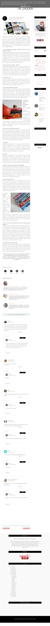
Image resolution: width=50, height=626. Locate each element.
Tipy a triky (42, 68)
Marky (9, 390)
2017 (13, 574)
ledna (13, 590)
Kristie (9, 320)
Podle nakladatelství (40, 81)
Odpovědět (20, 332)
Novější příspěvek (6, 528)
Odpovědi (7, 336)
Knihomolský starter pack (13, 294)
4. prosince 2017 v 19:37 (12, 494)
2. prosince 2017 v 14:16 (11, 480)
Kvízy (44, 65)
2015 (13, 593)
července (13, 582)
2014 (13, 594)
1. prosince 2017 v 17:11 (11, 322)
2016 (13, 592)
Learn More (23, 6)
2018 (13, 573)
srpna (13, 581)
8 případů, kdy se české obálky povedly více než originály (14, 286)
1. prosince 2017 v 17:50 (11, 391)
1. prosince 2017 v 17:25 (11, 361)
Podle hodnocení (40, 83)
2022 (13, 568)
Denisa (9, 339)
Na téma (38, 66)
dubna (13, 586)
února (13, 589)
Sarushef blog (6, 365)
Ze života (42, 70)
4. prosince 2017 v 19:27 (12, 340)
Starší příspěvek (26, 528)
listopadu (13, 577)
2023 (13, 566)
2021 (13, 569)
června (13, 584)
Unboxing (37, 70)
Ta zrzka (25, 8)
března (13, 588)
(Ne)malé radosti (38, 58)
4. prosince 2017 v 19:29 (12, 375)
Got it (28, 6)
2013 (13, 596)
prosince (13, 576)
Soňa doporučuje (42, 67)
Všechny (40, 77)
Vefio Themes (33, 618)
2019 (13, 572)
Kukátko (40, 65)
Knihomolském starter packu (9, 38)
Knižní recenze (40, 63)
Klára (9, 450)
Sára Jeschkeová (11, 359)
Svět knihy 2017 (12, 303)
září (12, 580)
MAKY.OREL (31, 545)
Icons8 (26, 547)
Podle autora (40, 79)
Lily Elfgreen (10, 420)
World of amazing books (12, 479)
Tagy (37, 68)
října (13, 578)
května (13, 585)
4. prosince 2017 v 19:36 (12, 435)
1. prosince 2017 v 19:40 (11, 421)
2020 (13, 570)
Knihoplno (19, 19)
